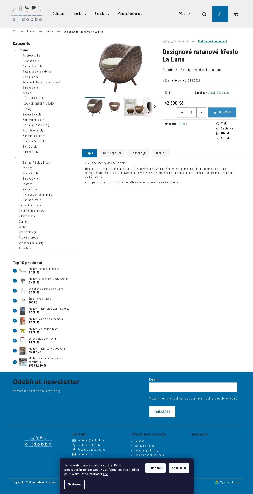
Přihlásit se (162, 411)
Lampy (23, 226)
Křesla (27, 93)
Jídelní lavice (31, 77)
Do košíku (225, 112)
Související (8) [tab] (112, 153)
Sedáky (27, 109)
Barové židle (30, 87)
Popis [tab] (89, 153)
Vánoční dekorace (30, 205)
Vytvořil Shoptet (230, 482)
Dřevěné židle (31, 61)
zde (105, 474)
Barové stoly (30, 151)
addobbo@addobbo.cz (92, 440)
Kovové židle (30, 173)
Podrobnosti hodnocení (212, 41)
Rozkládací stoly (33, 130)
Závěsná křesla (32, 114)
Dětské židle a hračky (32, 210)
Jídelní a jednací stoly (36, 125)
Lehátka (27, 184)
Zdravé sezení (27, 216)
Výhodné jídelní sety (31, 243)
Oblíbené (139, 441)
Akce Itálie (25, 248)
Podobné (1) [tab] (138, 153)
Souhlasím (179, 468)
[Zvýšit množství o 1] (201, 112)
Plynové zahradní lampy (37, 194)
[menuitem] (59, 14)
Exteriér (23, 157)
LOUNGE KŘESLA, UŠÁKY (39, 103)
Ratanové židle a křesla (37, 71)
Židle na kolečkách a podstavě (41, 82)
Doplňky (24, 221)
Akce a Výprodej (29, 237)
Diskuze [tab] (161, 153)
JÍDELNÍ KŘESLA (34, 98)
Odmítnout (155, 468)
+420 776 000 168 (89, 445)
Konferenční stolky (34, 141)
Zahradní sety (31, 189)
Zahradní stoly (32, 200)
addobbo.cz (85, 454)
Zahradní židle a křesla (37, 162)
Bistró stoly (30, 146)
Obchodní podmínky (146, 450)
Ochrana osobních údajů (149, 455)
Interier (24, 50)
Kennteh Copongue (217, 92)
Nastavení (74, 484)
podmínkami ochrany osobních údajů (213, 398)
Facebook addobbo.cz (91, 449)
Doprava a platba (144, 445)
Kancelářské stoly (34, 135)
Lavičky (27, 168)
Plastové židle (31, 55)
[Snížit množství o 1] (182, 112)
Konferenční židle (33, 119)
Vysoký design (28, 232)
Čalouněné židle (32, 66)
